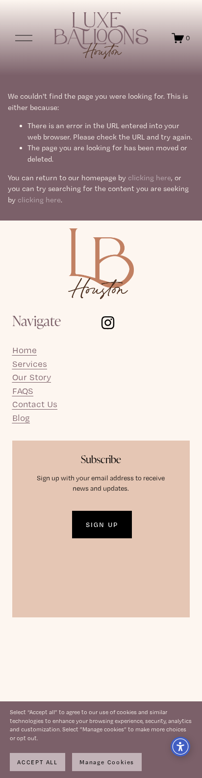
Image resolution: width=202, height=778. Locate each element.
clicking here (149, 177)
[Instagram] (108, 323)
